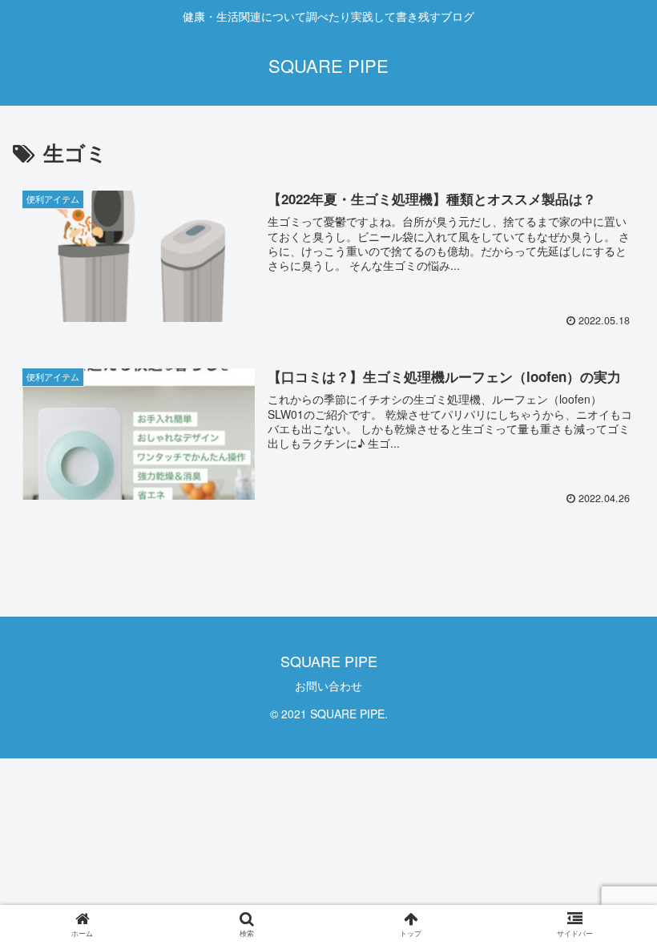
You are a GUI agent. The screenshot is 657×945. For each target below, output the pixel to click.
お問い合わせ (328, 686)
